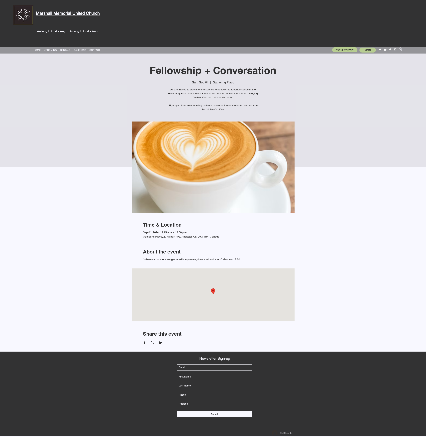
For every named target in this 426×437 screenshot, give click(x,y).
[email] (395, 49)
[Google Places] (380, 49)
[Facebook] (390, 49)
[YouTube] (385, 49)
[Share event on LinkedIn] (160, 342)
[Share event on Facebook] (144, 342)
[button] (400, 49)
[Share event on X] (152, 342)
